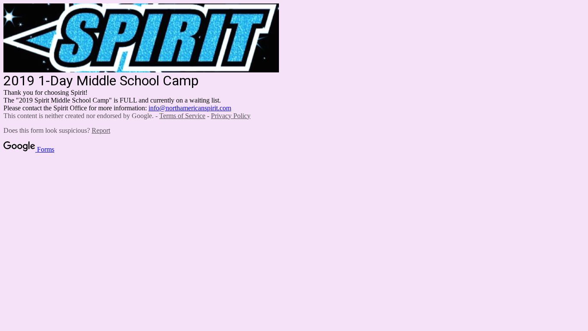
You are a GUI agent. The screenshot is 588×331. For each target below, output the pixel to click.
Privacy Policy (231, 115)
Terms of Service (182, 115)
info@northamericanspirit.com (190, 108)
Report (101, 130)
